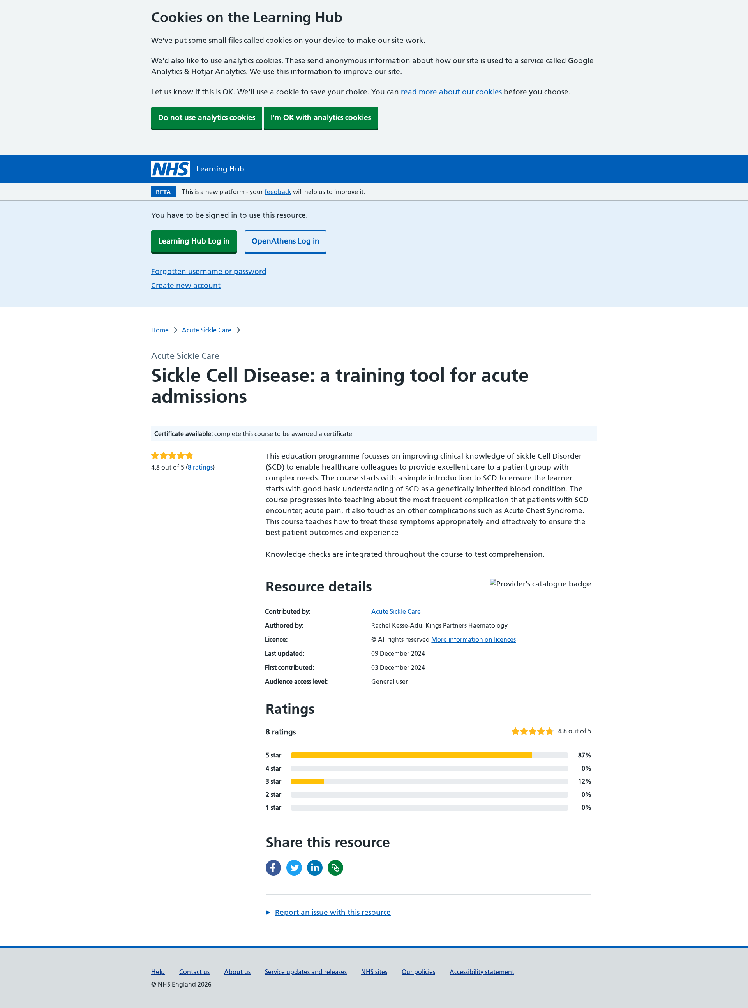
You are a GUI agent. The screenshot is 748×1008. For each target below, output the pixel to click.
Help (158, 972)
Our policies (418, 972)
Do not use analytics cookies (206, 117)
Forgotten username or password (208, 271)
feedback (278, 192)
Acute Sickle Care (206, 330)
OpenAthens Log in (285, 241)
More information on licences (473, 639)
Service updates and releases (306, 972)
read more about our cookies (451, 91)
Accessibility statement (482, 972)
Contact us (194, 972)
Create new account (186, 285)
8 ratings (200, 467)
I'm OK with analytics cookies (321, 117)
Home (160, 330)
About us (237, 972)
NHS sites (374, 972)
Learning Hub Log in (194, 241)
